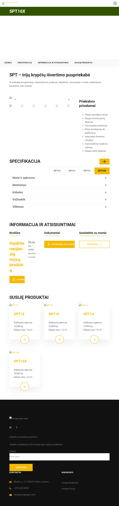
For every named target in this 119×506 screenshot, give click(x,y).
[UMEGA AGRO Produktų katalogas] (10, 427)
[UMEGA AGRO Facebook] (16, 427)
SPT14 (88, 314)
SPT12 (19, 314)
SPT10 (54, 314)
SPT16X (20, 361)
